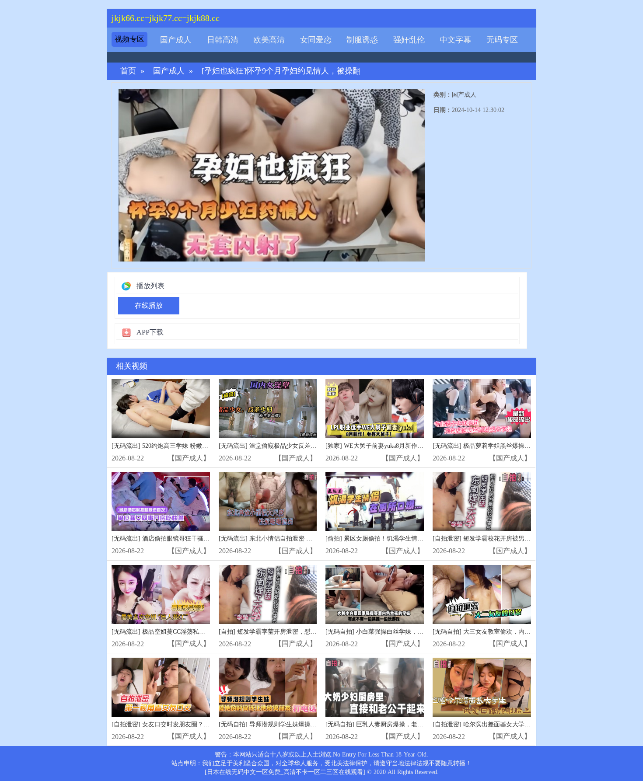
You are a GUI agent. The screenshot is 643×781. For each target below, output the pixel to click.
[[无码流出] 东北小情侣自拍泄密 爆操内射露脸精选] (268, 501)
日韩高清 (222, 39)
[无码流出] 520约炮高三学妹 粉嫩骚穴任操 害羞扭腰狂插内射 (194, 446)
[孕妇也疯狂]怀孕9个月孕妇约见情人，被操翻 (281, 71)
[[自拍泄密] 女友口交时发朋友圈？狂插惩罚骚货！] (161, 687)
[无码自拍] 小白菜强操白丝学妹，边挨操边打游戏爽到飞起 (405, 631)
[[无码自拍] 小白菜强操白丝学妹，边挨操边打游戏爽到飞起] (374, 594)
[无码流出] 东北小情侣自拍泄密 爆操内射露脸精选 (287, 538)
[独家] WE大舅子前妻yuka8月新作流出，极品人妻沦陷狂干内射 (411, 446)
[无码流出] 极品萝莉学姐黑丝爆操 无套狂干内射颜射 (504, 446)
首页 (128, 71)
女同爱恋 (316, 39)
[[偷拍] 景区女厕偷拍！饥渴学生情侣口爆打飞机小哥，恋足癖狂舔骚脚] (374, 501)
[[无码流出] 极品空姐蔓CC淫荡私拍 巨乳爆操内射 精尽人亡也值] (161, 594)
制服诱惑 (362, 39)
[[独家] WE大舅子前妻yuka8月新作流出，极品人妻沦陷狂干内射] (374, 408)
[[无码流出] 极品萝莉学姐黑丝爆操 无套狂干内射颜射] (482, 408)
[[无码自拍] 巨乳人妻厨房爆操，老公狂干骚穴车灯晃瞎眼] (374, 687)
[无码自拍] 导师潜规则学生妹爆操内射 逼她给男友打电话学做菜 (305, 724)
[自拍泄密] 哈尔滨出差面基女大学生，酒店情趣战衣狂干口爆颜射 (521, 724)
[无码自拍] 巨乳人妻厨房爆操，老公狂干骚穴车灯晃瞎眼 (402, 724)
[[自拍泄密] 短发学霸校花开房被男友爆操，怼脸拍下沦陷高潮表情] (482, 501)
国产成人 (176, 39)
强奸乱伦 (409, 39)
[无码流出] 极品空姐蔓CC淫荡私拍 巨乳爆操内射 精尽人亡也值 (197, 631)
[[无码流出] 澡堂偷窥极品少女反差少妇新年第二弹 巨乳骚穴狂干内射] (268, 408)
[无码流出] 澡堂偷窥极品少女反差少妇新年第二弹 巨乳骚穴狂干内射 (311, 446)
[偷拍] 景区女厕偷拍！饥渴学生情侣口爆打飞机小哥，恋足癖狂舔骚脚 (420, 538)
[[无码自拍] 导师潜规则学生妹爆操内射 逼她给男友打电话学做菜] (268, 687)
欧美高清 (269, 39)
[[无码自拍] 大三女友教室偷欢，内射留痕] (482, 594)
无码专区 (502, 39)
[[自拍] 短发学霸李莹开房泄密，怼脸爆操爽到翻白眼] (268, 594)
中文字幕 (455, 39)
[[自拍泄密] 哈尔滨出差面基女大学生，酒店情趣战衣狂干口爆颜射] (482, 687)
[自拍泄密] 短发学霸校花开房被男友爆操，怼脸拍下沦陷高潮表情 (521, 538)
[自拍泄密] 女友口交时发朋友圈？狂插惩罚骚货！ (179, 724)
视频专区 (129, 39)
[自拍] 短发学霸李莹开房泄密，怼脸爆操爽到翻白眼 (289, 631)
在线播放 (149, 305)
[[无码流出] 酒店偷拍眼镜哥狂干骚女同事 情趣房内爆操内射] (161, 501)
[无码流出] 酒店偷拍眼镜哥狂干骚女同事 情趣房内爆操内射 (192, 538)
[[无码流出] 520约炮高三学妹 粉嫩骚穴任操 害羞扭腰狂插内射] (161, 408)
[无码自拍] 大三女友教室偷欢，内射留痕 (488, 631)
